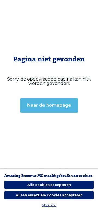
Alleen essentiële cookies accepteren (49, 195)
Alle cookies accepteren (49, 185)
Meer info (49, 205)
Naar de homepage (49, 105)
